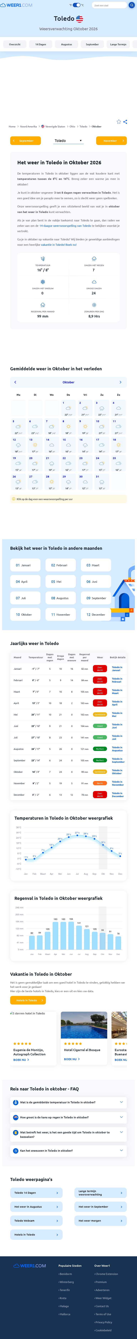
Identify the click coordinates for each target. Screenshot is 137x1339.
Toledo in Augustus (117, 749)
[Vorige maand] (16, 382)
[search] (132, 5)
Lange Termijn (118, 44)
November (110, 140)
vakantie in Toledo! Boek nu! (59, 244)
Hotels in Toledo (26, 1000)
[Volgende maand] (120, 382)
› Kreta (62, 1298)
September (92, 44)
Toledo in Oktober (117, 772)
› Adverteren (102, 1290)
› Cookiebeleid (102, 1330)
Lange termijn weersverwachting (90, 1192)
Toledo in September (118, 760)
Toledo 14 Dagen (25, 1192)
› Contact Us (101, 1306)
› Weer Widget (102, 1298)
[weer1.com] (16, 5)
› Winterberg (66, 1282)
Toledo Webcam (24, 1220)
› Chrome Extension (106, 1273)
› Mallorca (64, 1314)
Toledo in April (117, 703)
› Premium (100, 1282)
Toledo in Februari (117, 680)
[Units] (76, 5)
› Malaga (64, 1306)
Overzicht (15, 44)
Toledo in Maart (117, 691)
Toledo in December (118, 795)
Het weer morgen (90, 1220)
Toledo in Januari (117, 669)
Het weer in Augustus (28, 1206)
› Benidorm (65, 1273)
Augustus (66, 44)
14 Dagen (40, 44)
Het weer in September (93, 1206)
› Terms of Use (102, 1314)
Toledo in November (118, 783)
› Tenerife (64, 1290)
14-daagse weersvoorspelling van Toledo (65, 225)
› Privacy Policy (103, 1322)
